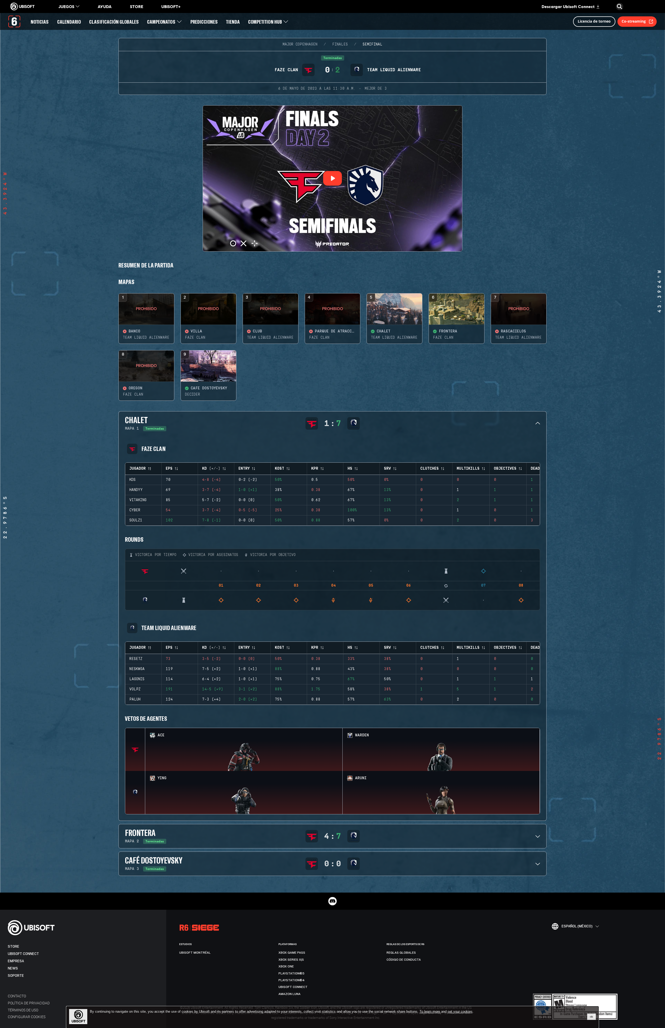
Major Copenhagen (300, 44)
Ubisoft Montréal (195, 952)
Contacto (17, 995)
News (13, 968)
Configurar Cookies (26, 1016)
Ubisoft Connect (23, 954)
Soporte (16, 976)
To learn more (430, 1011)
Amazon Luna (289, 994)
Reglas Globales (401, 952)
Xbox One (286, 966)
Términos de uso (23, 1009)
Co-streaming (634, 21)
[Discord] (332, 901)
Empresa (16, 961)
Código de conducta (404, 959)
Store (13, 946)
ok (591, 1016)
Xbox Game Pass (291, 952)
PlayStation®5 (291, 973)
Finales (340, 44)
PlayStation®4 (291, 980)
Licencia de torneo (594, 21)
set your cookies (460, 1011)
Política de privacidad (29, 1002)
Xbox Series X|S (291, 959)
